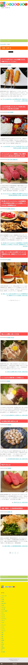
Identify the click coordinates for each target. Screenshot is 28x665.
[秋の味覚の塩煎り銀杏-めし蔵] (14, 448)
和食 (2, 636)
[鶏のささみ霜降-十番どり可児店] (14, 361)
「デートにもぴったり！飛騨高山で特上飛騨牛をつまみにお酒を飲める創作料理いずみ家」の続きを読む (15, 194)
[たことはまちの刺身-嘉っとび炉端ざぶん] (14, 405)
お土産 (3, 599)
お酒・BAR (9, 159)
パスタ (3, 622)
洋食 (2, 642)
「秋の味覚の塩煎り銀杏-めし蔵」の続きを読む (17, 458)
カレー (3, 612)
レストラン (4, 630)
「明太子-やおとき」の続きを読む (20, 502)
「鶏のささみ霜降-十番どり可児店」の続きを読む (17, 371)
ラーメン (3, 628)
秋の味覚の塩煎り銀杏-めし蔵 (9, 421)
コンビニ (3, 614)
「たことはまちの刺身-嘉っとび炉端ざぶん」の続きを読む (15, 415)
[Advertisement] (14, 23)
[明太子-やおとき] (14, 492)
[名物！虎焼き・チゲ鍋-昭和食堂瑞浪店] (14, 535)
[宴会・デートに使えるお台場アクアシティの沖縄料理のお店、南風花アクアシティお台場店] (14, 283)
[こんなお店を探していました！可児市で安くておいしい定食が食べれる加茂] (14, 136)
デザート (3, 620)
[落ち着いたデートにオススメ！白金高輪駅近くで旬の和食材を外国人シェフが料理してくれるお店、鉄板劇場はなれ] (14, 232)
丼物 (2, 634)
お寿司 (3, 601)
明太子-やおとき (5, 464)
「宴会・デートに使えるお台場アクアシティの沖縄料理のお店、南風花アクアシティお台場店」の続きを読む (15, 294)
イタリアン (4, 607)
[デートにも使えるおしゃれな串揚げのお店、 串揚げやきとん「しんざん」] (14, 88)
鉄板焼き (13, 208)
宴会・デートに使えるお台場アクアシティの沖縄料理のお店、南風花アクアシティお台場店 (13, 254)
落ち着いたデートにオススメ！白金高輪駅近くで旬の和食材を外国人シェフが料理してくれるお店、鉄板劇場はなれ (13, 203)
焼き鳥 (12, 337)
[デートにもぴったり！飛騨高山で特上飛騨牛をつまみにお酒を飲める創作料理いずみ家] (14, 183)
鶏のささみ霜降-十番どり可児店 (10, 334)
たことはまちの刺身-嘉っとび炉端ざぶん (12, 377)
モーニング (4, 624)
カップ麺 (3, 609)
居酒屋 (9, 65)
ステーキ (3, 616)
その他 (3, 605)
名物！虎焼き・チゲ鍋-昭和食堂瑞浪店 (12, 508)
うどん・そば (4, 595)
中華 (2, 632)
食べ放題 (3, 651)
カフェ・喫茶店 (4, 610)
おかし (3, 597)
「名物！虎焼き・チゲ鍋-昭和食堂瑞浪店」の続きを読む (16, 546)
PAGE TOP (15, 663)
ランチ (3, 626)
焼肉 (2, 646)
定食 (9, 112)
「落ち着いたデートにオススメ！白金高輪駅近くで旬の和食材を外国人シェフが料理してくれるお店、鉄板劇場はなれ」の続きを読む (14, 244)
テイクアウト (4, 618)
